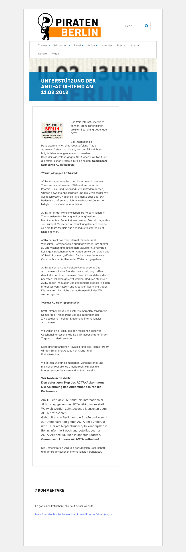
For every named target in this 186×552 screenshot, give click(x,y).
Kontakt (42, 53)
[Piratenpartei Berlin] (69, 26)
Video (55, 53)
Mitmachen (60, 45)
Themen (43, 45)
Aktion (91, 45)
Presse (121, 45)
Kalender (107, 45)
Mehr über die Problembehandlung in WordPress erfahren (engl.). (73, 514)
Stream (134, 45)
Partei (77, 45)
